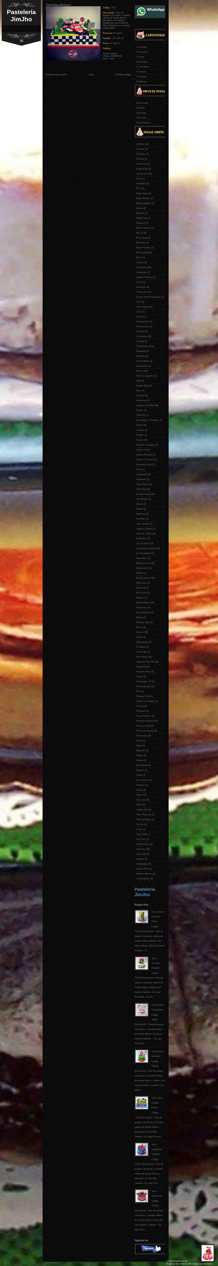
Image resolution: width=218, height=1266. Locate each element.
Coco (138, 311)
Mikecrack (141, 583)
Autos (139, 178)
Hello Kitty (141, 489)
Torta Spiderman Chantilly (156, 1149)
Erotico (139, 410)
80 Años (140, 159)
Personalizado (143, 686)
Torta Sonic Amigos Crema (157, 1103)
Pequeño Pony (143, 671)
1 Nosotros (141, 47)
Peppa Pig (141, 666)
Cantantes (141, 272)
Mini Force (141, 592)
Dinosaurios (142, 366)
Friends (140, 435)
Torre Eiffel (141, 834)
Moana (139, 617)
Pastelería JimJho (21, 16)
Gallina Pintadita (144, 454)
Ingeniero (140, 514)
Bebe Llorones (143, 228)
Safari (139, 775)
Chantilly (140, 108)
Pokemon (141, 711)
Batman (140, 213)
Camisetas (141, 267)
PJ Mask (140, 647)
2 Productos (142, 52)
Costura (140, 341)
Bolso (139, 257)
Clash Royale (142, 306)
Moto (138, 627)
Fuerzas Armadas (145, 445)
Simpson (140, 785)
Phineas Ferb (142, 696)
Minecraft (140, 588)
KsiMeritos (141, 538)
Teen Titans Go (143, 814)
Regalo (139, 755)
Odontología (142, 642)
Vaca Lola (141, 854)
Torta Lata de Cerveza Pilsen (157, 917)
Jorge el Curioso (144, 528)
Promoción (141, 735)
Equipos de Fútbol (145, 405)
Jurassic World (143, 533)
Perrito (139, 676)
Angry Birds (142, 168)
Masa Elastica (143, 122)
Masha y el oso (143, 563)
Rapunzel (140, 750)
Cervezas (141, 287)
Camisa (140, 262)
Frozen (139, 440)
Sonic (139, 795)
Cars (138, 282)
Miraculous (141, 607)
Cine (138, 302)
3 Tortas (140, 57)
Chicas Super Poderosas (148, 297)
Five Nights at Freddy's (147, 420)
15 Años (140, 144)
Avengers (141, 183)
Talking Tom (142, 809)
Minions (140, 597)
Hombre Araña (143, 494)
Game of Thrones (144, 459)
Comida (140, 316)
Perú (138, 691)
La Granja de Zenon (146, 548)
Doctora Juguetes (145, 376)
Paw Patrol (141, 657)
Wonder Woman (144, 873)
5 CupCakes (142, 66)
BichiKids (141, 242)
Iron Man (140, 518)
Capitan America (144, 277)
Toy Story (141, 839)
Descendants (142, 361)
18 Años (140, 149)
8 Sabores (141, 81)
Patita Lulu (141, 652)
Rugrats (140, 770)
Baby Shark (142, 193)
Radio (139, 745)
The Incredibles (143, 819)
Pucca (139, 740)
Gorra (139, 469)
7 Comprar (141, 76)
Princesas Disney (145, 730)
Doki (138, 380)
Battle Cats (141, 218)
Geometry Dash (144, 464)
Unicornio (140, 849)
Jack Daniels (142, 523)
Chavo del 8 (142, 292)
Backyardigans (143, 203)
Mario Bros (141, 558)
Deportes (140, 356)
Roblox (139, 760)
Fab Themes (207, 1264)
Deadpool (140, 351)
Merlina (139, 573)
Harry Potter (142, 484)
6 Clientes (141, 71)
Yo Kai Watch (143, 878)
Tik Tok (140, 824)
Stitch (139, 804)
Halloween (141, 479)
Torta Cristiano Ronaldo (155, 963)
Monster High (142, 622)
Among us (141, 164)
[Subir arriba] (208, 1254)
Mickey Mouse (143, 578)
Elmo (138, 390)
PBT (190, 1264)
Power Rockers (143, 716)
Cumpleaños (142, 346)
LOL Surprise (142, 543)
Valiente (140, 859)
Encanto (140, 395)
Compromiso (142, 321)
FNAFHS (140, 415)
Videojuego (141, 864)
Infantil (139, 509)
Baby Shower (142, 198)
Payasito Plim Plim (145, 661)
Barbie (139, 208)
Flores (139, 425)
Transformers (142, 844)
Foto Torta (141, 117)
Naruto (139, 637)
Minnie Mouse (143, 602)
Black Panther (143, 247)
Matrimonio (141, 568)
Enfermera (141, 400)
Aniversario (141, 173)
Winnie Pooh (142, 869)
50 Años (140, 154)
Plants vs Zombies (145, 701)
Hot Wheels (142, 499)
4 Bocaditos (142, 62)
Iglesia (139, 504)
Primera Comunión (145, 721)
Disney (139, 371)
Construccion (142, 326)
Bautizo (140, 223)
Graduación (141, 474)
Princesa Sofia (143, 726)
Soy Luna (141, 799)
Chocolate (141, 113)
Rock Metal (141, 765)
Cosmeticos (142, 336)
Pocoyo (140, 706)
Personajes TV (143, 681)
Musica (139, 632)
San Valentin (142, 780)
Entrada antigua (123, 74)
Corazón (140, 331)
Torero (139, 829)
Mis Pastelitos (143, 612)
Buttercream (142, 103)
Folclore (140, 430)
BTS (138, 188)
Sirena (139, 790)
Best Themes (181, 1264)
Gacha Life (141, 449)
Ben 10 (139, 233)
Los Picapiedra (143, 553)
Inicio (91, 74)
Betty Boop (141, 237)
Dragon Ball (142, 385)
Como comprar (110, 53)
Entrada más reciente (56, 74)
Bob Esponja (142, 252)
